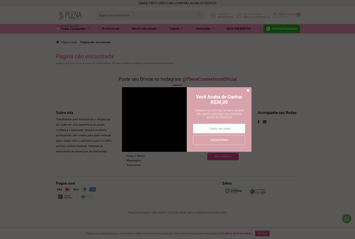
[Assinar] (219, 140)
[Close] (248, 90)
